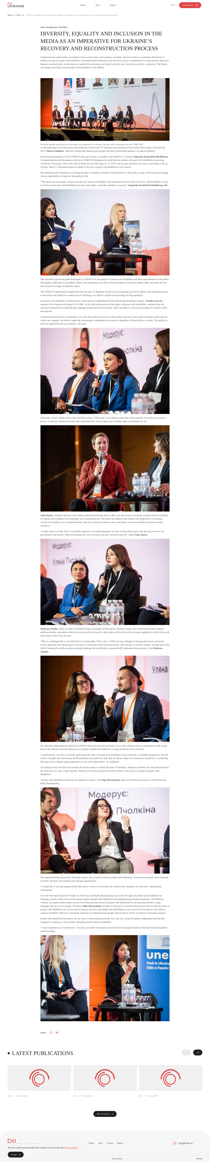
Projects (83, 5)
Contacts (112, 5)
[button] (186, 1052)
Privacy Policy (71, 1147)
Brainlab (199, 1159)
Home (10, 15)
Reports (120, 1143)
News (97, 5)
